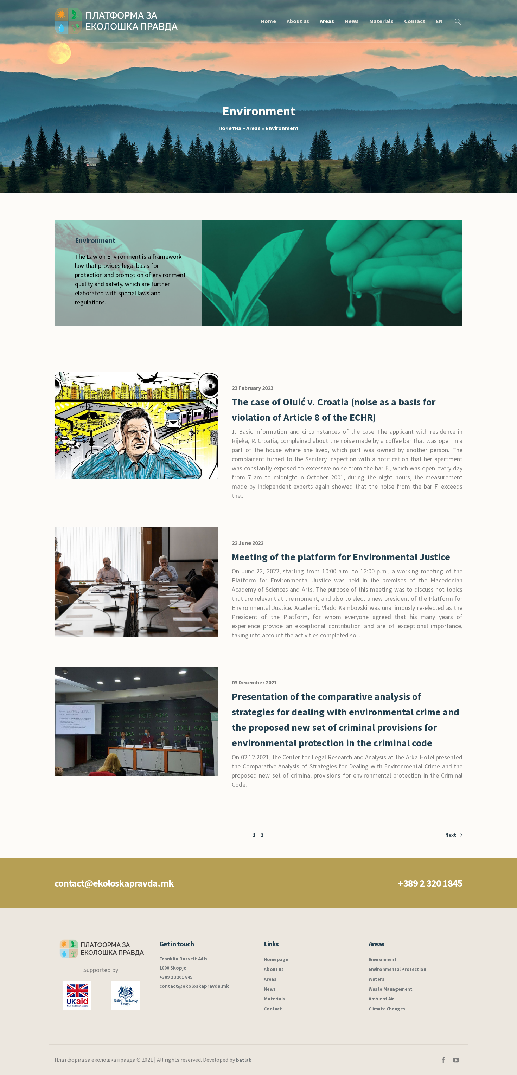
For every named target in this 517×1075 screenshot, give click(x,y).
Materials (274, 999)
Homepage (276, 959)
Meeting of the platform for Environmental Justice (341, 557)
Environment (383, 959)
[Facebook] (443, 1060)
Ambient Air (381, 999)
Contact (273, 1008)
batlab (244, 1060)
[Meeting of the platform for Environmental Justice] (136, 581)
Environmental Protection (397, 969)
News (269, 989)
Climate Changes (387, 1008)
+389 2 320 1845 (430, 883)
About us (273, 969)
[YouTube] (456, 1060)
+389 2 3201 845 (175, 977)
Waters (376, 979)
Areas (253, 127)
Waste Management (391, 989)
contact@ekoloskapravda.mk (114, 883)
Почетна (229, 127)
